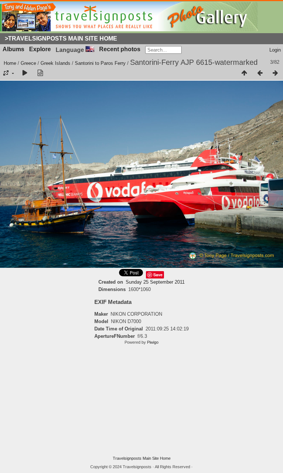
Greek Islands (55, 63)
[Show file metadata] (40, 73)
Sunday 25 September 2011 (155, 282)
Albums (13, 49)
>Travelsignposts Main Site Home (61, 38)
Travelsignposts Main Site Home (142, 458)
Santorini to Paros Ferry (100, 63)
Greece (28, 63)
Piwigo (152, 342)
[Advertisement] (141, 400)
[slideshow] (24, 73)
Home (10, 63)
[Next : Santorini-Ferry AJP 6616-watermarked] (275, 73)
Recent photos (119, 49)
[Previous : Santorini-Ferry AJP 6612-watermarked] (260, 73)
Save (158, 274)
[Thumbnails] (244, 73)
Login (275, 50)
